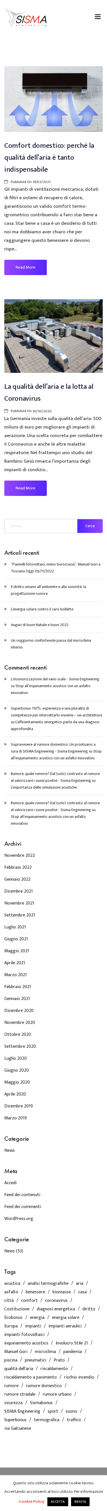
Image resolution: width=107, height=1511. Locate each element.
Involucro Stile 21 (72, 1343)
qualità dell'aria (18, 1369)
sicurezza (13, 1403)
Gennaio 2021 (17, 999)
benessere (35, 1292)
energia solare (65, 1317)
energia (37, 1317)
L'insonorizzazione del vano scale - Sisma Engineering (55, 679)
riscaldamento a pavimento (30, 1377)
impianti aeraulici (65, 1326)
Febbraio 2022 (18, 867)
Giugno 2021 (16, 939)
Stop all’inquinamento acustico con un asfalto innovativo (56, 754)
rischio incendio (79, 1377)
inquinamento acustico (26, 1343)
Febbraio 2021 (17, 987)
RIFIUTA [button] (80, 1501)
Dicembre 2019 (18, 1106)
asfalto (11, 1292)
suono (71, 1411)
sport (53, 1411)
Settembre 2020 (20, 1046)
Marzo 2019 (15, 1118)
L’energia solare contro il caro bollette (42, 609)
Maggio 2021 (16, 951)
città (9, 1300)
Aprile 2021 (14, 963)
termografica (46, 1420)
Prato (59, 1360)
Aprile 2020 (15, 1094)
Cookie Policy (32, 1501)
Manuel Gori (15, 1352)
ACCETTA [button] (58, 1501)
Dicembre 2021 (18, 891)
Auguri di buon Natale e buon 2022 (39, 625)
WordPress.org (18, 1219)
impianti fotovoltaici (24, 1335)
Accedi (10, 1183)
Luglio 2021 (15, 927)
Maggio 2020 (17, 1082)
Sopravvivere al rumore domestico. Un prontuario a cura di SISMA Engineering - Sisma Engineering (53, 748)
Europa (11, 1326)
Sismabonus (41, 1403)
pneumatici (35, 1360)
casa (82, 1292)
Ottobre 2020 (17, 1034)
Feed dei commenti (22, 1207)
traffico (74, 1420)
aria (79, 1283)
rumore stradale (19, 1394)
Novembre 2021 (19, 903)
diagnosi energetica (56, 1309)
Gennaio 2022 (17, 879)
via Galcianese (17, 1428)
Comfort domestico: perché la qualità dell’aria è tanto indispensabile (49, 157)
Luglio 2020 (15, 1058)
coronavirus (56, 1300)
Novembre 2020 (19, 1022)
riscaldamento (54, 1369)
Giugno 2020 (16, 1070)
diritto (88, 1309)
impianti (33, 1326)
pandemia (72, 1352)
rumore (11, 1386)
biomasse (62, 1292)
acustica (12, 1283)
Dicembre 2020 (19, 1011)
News (9, 1150)
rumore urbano (57, 1394)
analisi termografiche (48, 1283)
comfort (29, 1300)
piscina (10, 1360)
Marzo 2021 (15, 975)
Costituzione (16, 1309)
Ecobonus (13, 1317)
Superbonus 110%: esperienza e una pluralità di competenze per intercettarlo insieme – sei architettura (56, 711)
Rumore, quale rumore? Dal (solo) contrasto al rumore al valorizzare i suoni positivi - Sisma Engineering (55, 777)
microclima (45, 1352)
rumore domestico (44, 1386)
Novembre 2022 (19, 855)
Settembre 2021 (19, 915)
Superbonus (15, 1420)
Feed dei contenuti (22, 1195)
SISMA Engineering (22, 1411)
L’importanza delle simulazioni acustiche (44, 787)
